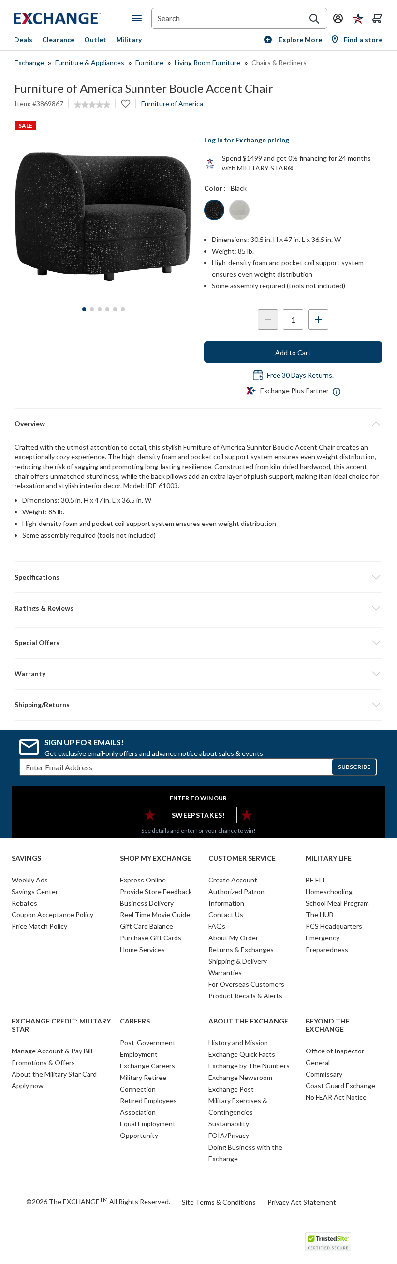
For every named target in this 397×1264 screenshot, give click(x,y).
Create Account (232, 880)
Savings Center (35, 891)
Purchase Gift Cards (150, 938)
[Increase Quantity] (318, 319)
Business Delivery (147, 903)
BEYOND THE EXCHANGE (328, 1025)
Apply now (28, 1085)
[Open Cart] (377, 18)
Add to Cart (293, 352)
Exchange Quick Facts (241, 1054)
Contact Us (225, 914)
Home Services (142, 949)
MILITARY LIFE (329, 858)
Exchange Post (231, 1089)
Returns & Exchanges (241, 949)
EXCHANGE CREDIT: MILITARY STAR (61, 1025)
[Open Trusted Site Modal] (328, 1241)
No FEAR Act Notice (336, 1097)
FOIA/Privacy (228, 1135)
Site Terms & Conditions (219, 1202)
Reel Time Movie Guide (155, 914)
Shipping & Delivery (237, 961)
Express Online (143, 880)
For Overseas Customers (246, 984)
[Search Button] (314, 19)
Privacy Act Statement (301, 1202)
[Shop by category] (139, 18)
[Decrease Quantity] (268, 319)
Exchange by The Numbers (249, 1066)
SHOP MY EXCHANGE (155, 858)
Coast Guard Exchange (340, 1085)
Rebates (24, 903)
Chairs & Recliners (279, 62)
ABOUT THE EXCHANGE (248, 1021)
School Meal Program (337, 903)
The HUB (320, 914)
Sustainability (228, 1124)
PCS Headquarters (334, 926)
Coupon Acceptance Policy (52, 914)
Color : (215, 188)
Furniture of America (172, 103)
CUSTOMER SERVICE (242, 858)
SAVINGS (26, 858)
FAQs (216, 926)
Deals (23, 39)
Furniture (149, 62)
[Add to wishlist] (126, 104)
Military (129, 39)
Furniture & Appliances (89, 62)
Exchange (29, 62)
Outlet (95, 39)
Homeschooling (329, 891)
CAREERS (135, 1021)
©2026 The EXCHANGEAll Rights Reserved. (98, 1201)
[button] (198, 608)
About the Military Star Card (54, 1074)
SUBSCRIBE (354, 766)
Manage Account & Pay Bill (52, 1051)
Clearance (58, 39)
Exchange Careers (147, 1066)
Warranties (225, 972)
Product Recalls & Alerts (245, 996)
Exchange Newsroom (240, 1077)
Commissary (324, 1074)
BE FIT (316, 880)
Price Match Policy (39, 926)
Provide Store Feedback (156, 891)
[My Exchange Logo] (73, 18)
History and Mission (238, 1042)
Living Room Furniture (207, 62)
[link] (92, 105)
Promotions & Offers (43, 1062)
